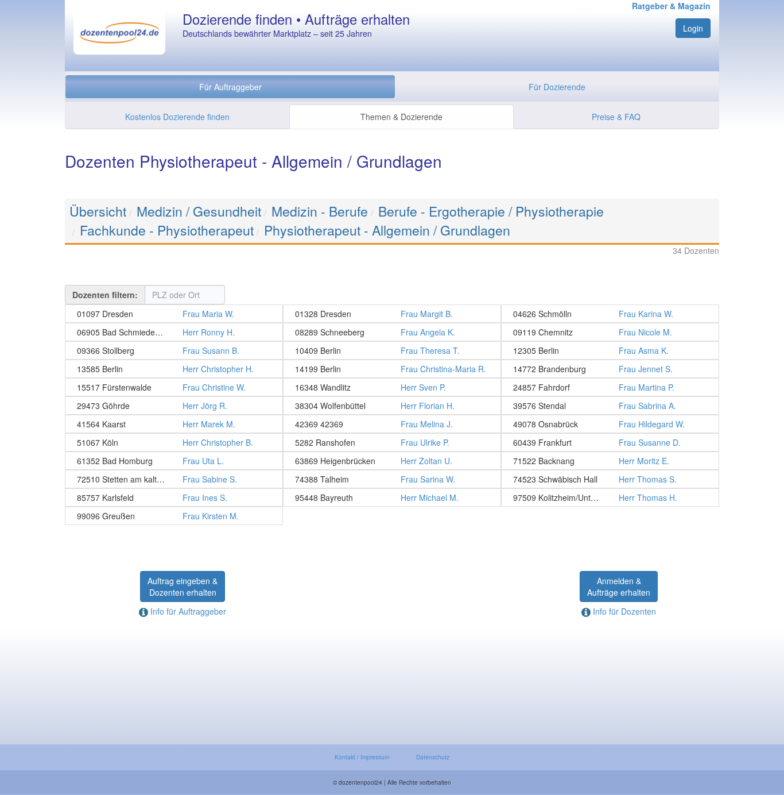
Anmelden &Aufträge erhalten (618, 586)
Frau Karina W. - (610, 313)
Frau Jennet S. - (610, 368)
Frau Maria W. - (173, 313)
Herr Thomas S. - (610, 479)
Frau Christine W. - (173, 387)
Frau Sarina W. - (392, 479)
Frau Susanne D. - (610, 442)
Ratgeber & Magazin (671, 5)
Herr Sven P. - (392, 387)
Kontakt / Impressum (362, 757)
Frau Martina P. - (610, 387)
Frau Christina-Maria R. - (392, 368)
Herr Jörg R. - (173, 405)
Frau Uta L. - (173, 460)
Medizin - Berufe (319, 211)
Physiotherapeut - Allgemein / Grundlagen (387, 230)
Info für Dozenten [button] (623, 611)
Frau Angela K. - (392, 332)
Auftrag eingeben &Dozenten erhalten (183, 586)
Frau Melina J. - (392, 424)
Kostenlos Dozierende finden (177, 116)
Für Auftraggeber (230, 86)
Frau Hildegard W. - (610, 424)
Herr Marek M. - (173, 424)
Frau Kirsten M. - (173, 515)
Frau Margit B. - (392, 313)
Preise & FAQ (616, 116)
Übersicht (97, 211)
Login (693, 28)
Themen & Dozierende (401, 116)
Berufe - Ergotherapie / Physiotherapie (491, 211)
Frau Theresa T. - (392, 350)
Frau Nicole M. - (610, 332)
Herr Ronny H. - (173, 332)
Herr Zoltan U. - (392, 460)
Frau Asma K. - (610, 350)
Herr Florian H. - (392, 405)
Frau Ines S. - (173, 497)
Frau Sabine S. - (173, 479)
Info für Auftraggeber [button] (187, 611)
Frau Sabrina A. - (610, 405)
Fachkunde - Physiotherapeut (167, 230)
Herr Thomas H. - (610, 497)
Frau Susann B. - (173, 350)
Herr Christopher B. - (173, 442)
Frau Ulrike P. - (392, 442)
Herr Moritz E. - (610, 460)
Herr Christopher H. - (173, 368)
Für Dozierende (557, 86)
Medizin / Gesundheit (199, 211)
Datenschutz (432, 757)
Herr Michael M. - (392, 497)
